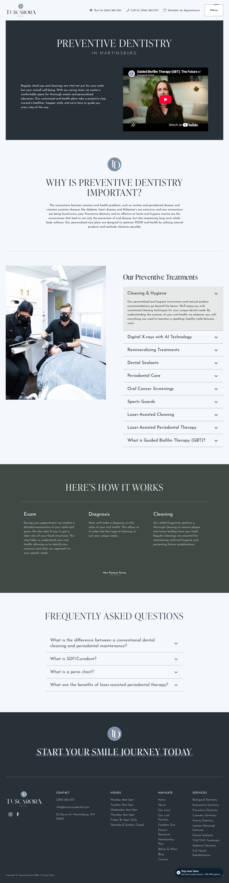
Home (162, 799)
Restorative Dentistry (206, 805)
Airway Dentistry (203, 820)
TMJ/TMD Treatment (206, 840)
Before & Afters (168, 849)
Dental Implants (203, 835)
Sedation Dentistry (204, 845)
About (162, 805)
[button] (214, 10)
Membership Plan (166, 841)
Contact (163, 859)
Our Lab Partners (163, 817)
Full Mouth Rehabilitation (201, 853)
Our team (164, 810)
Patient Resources (164, 832)
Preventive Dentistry (205, 810)
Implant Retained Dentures (204, 828)
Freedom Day (166, 825)
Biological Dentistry (205, 799)
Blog (161, 854)
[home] (21, 10)
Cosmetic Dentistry (204, 815)
